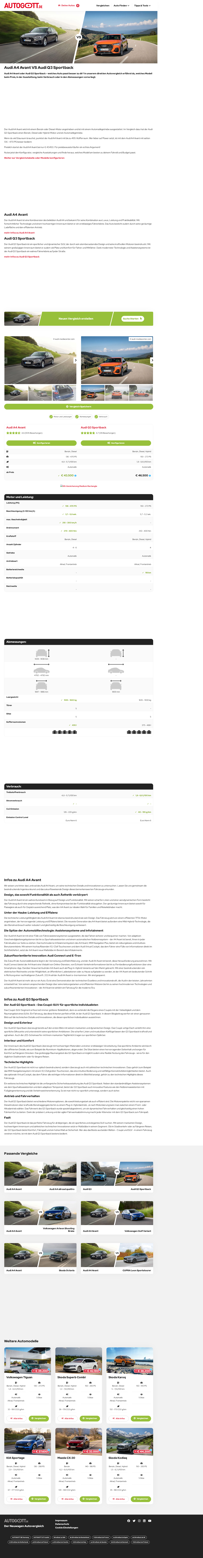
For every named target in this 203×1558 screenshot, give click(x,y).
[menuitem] (103, 5)
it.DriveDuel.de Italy (79, 1542)
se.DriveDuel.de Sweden (99, 1542)
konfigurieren (43, 443)
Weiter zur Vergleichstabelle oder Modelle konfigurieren (34, 157)
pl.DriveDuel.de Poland (40, 1542)
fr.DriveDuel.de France (101, 1537)
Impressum (61, 1520)
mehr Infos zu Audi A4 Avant (19, 232)
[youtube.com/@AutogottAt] (149, 1521)
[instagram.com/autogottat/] (139, 1521)
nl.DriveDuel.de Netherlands (18, 1542)
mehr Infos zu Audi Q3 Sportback (21, 256)
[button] (122, 6)
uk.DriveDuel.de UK (138, 1537)
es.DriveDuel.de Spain (120, 1537)
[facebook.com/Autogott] (128, 1521)
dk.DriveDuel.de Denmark (119, 1542)
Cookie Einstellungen (66, 1527)
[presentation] (5, 360)
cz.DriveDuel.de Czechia (60, 1542)
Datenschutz (62, 1524)
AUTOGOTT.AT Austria (41, 1537)
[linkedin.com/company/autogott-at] (144, 1521)
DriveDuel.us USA (59, 1537)
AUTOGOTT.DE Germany (20, 1537)
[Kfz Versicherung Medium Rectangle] (78, 486)
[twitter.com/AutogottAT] (134, 1521)
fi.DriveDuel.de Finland (140, 1542)
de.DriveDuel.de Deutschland (79, 1537)
